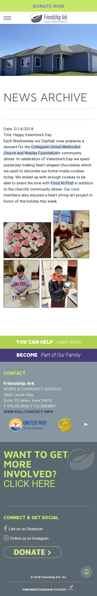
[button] (48, 342)
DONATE (31, 552)
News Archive (45, 97)
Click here (29, 483)
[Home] (48, 18)
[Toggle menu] (7, 18)
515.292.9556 (18, 406)
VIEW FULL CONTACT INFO (28, 411)
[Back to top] (86, 572)
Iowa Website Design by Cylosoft (45, 589)
